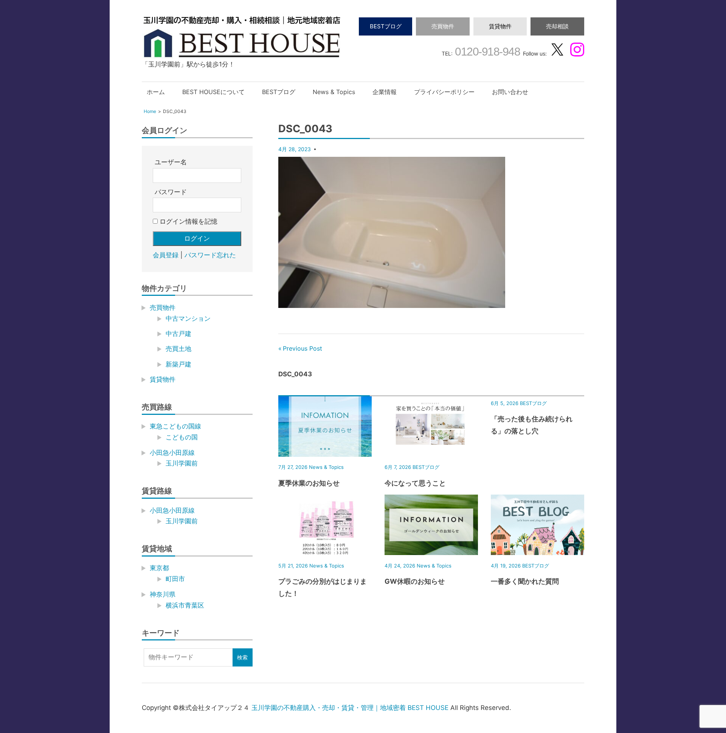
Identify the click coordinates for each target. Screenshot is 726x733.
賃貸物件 (500, 26)
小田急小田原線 (172, 452)
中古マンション (188, 318)
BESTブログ (386, 26)
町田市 (175, 579)
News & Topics (334, 92)
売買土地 (178, 349)
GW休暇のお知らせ (415, 581)
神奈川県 (162, 594)
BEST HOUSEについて (213, 92)
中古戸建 (178, 333)
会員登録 (165, 255)
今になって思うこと (415, 483)
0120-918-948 (486, 51)
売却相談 (557, 26)
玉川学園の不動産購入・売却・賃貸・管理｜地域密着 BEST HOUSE (349, 707)
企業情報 (384, 92)
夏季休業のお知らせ (309, 483)
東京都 (159, 568)
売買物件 (442, 26)
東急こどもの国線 (175, 426)
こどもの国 (182, 437)
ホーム (156, 92)
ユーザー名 (171, 162)
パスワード (171, 192)
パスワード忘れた (210, 255)
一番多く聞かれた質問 (525, 581)
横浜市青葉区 (185, 605)
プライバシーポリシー (444, 92)
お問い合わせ (510, 92)
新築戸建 (178, 364)
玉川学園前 (182, 463)
